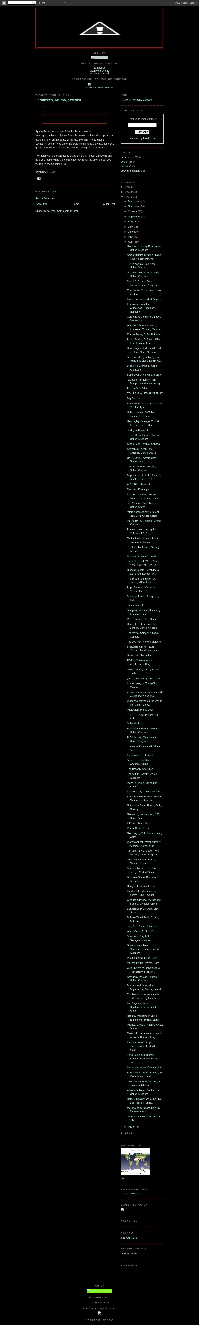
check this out (135, 605)
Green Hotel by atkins (139, 655)
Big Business (134, 398)
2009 (128, 192)
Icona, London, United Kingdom (144, 299)
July (131, 226)
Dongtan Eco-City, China (141, 886)
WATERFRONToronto (139, 484)
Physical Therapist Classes (136, 99)
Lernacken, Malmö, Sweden (58, 100)
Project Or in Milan (137, 388)
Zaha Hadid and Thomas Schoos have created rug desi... (142, 1058)
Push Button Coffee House (142, 619)
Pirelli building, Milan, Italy (142, 957)
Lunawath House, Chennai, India (145, 1067)
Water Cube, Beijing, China (142, 931)
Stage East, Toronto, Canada (143, 443)
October (133, 211)
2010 (128, 186)
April (131, 241)
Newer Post (41, 204)
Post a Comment (44, 198)
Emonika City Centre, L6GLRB (144, 791)
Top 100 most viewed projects (144, 641)
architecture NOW (129, 1194)
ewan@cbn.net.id (99, 70)
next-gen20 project (137, 430)
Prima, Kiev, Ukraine (138, 828)
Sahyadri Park (135, 723)
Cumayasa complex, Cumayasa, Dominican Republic (141, 308)
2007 (128, 1133)
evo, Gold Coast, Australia (142, 926)
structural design (130, 170)
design (125, 161)
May (131, 236)
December (134, 201)
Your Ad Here (129, 1237)
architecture (128, 157)
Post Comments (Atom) (64, 210)
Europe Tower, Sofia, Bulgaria (143, 334)
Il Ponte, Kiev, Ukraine (139, 823)
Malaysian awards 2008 (140, 709)
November (134, 206)
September (134, 216)
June (131, 231)
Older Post (109, 204)
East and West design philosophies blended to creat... (141, 1046)
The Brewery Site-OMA (140, 768)
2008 (128, 197)
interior (125, 166)
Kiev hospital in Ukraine (140, 755)
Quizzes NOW (129, 1253)
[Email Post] (38, 178)
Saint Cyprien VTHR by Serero (144, 374)
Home (75, 204)
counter (125, 1178)
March (132, 1126)
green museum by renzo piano (144, 678)
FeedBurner (149, 138)
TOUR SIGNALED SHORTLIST (145, 393)
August (132, 221)
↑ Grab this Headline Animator (99, 88)
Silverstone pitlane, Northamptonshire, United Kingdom (143, 949)
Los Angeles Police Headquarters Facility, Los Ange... (143, 1007)
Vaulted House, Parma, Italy (143, 962)
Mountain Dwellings (138, 489)
